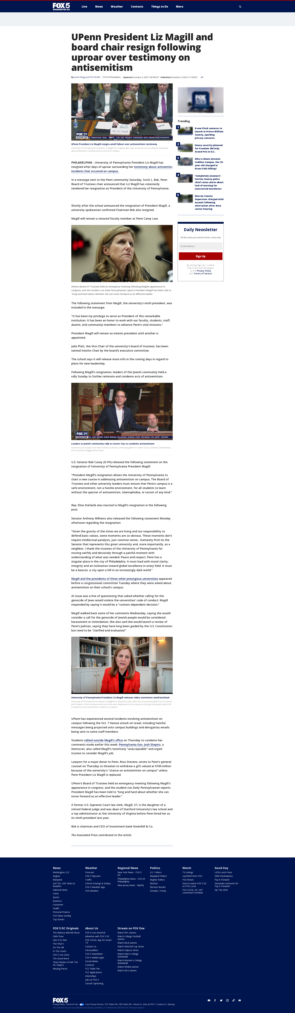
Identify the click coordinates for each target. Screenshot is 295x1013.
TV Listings (187, 872)
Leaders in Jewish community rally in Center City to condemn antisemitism (112, 443)
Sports (56, 897)
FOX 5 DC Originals (66, 928)
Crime (56, 893)
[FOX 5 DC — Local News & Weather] (63, 6)
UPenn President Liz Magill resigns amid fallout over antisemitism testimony (114, 144)
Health (56, 908)
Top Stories (58, 919)
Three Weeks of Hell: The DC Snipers (65, 963)
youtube (208, 1000)
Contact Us (90, 946)
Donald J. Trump (158, 890)
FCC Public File (92, 968)
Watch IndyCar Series (128, 950)
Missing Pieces (60, 968)
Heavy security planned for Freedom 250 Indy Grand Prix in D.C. (209, 148)
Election (154, 883)
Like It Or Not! (60, 940)
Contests (89, 964)
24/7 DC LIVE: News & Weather (64, 885)
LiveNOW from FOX (192, 876)
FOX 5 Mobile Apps (94, 957)
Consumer (58, 904)
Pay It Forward (222, 879)
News (57, 868)
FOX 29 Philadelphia (111, 77)
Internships (90, 976)
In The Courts (59, 951)
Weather (91, 868)
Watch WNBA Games (128, 966)
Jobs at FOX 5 (92, 979)
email (239, 1000)
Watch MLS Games (127, 970)
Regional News (128, 868)
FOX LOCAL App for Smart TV (98, 941)
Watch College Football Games (129, 938)
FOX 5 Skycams (93, 876)
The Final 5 (58, 943)
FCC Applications (93, 972)
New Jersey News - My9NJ (131, 885)
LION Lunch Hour (223, 872)
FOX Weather (91, 890)
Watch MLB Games (127, 942)
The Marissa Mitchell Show (66, 932)
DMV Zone (58, 936)
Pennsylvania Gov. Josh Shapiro (140, 744)
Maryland (57, 879)
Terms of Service (203, 273)
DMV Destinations (224, 876)
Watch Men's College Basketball (128, 955)
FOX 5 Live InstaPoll (95, 932)
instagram (227, 1000)
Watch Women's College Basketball (130, 962)
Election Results (158, 887)
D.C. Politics (156, 872)
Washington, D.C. (61, 872)
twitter (221, 1000)
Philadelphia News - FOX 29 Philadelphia (131, 880)
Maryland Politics (158, 876)
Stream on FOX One (131, 928)
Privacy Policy (204, 270)
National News (60, 889)
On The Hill (58, 947)
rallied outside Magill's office (103, 740)
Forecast (89, 872)
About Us (91, 928)
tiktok (233, 1000)
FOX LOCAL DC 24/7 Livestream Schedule (192, 891)
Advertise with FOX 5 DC (97, 936)
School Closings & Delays (98, 883)
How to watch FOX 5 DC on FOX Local (194, 885)
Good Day (221, 868)
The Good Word (61, 958)
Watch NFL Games (127, 932)
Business (57, 900)
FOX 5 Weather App (95, 887)
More (179, 6)
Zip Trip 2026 (221, 889)
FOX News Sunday (62, 915)
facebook (215, 1000)
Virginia (56, 876)
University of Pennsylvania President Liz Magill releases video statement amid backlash (120, 697)
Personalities (91, 950)
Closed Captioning (94, 983)
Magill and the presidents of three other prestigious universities (114, 579)
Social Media (91, 961)
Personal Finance (61, 912)
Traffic (88, 879)
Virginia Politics (157, 879)
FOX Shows (188, 879)
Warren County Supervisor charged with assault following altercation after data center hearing (209, 202)
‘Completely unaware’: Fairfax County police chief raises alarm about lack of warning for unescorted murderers (209, 182)
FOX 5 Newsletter (94, 953)
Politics (155, 868)
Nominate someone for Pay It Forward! (226, 885)
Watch (186, 868)
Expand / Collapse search (240, 6)
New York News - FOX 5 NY (130, 874)
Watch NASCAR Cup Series (131, 946)
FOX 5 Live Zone (61, 954)
